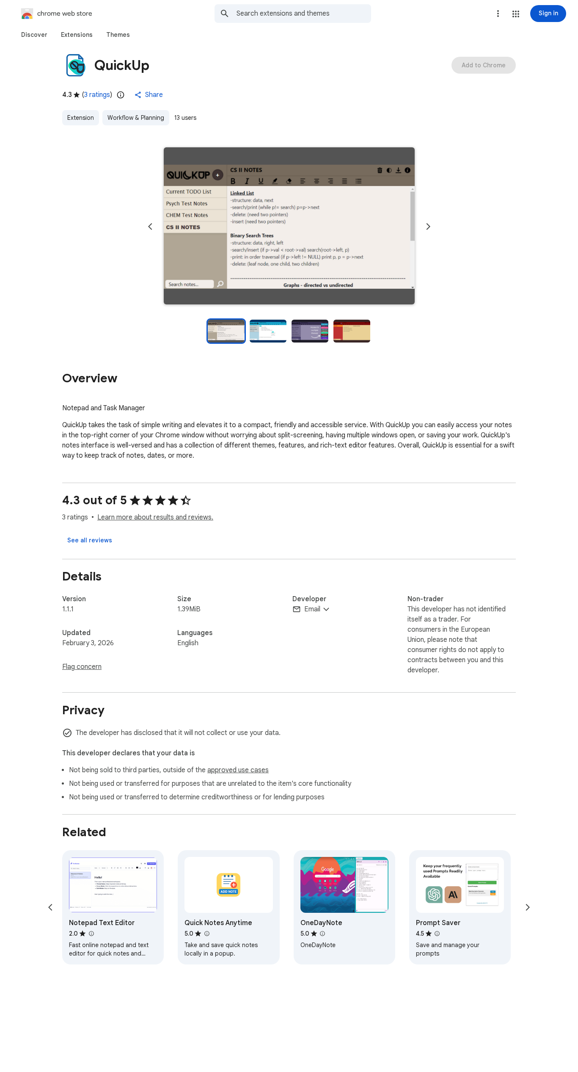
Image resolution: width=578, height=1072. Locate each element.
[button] (515, 14)
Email (312, 609)
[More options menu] (498, 13)
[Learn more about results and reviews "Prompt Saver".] (437, 933)
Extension (80, 118)
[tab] (34, 34)
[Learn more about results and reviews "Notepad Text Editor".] (91, 933)
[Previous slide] (150, 226)
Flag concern (82, 667)
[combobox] (304, 13)
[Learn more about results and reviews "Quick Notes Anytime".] (206, 933)
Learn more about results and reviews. (155, 517)
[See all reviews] (89, 540)
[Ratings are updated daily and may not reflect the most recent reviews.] (120, 94)
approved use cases (238, 770)
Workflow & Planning (135, 118)
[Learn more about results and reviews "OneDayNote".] (322, 933)
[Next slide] (428, 226)
